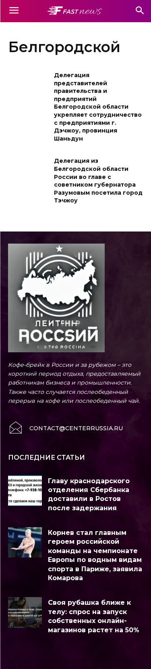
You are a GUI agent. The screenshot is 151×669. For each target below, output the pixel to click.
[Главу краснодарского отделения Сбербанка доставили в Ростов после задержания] (25, 490)
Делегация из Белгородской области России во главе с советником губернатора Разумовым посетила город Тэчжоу (98, 180)
